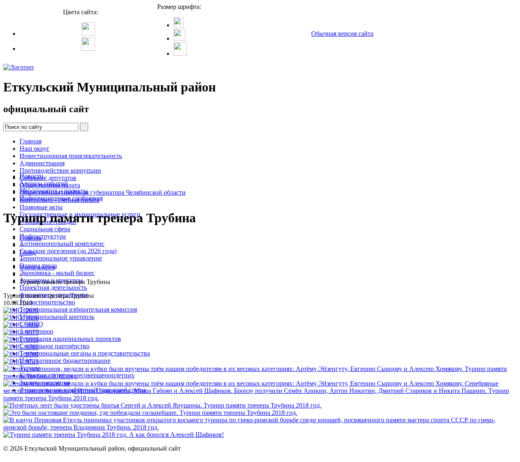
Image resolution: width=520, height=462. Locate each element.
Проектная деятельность (53, 287)
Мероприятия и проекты (54, 190)
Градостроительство (47, 302)
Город (28, 252)
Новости (31, 176)
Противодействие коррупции (60, 170)
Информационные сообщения (61, 198)
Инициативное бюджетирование (65, 360)
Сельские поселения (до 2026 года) (68, 250)
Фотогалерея (37, 267)
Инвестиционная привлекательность (71, 155)
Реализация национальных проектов (70, 338)
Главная (30, 141)
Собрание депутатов (48, 177)
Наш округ (35, 148)
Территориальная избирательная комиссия (78, 309)
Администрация (42, 163)
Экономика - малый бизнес (57, 272)
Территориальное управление (61, 258)
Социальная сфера (45, 229)
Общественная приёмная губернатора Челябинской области (103, 192)
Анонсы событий (44, 183)
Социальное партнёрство (54, 346)
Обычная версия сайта (342, 33)
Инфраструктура (43, 236)
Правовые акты (41, 207)
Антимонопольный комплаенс (62, 243)
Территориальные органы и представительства (85, 353)
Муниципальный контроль (57, 316)
